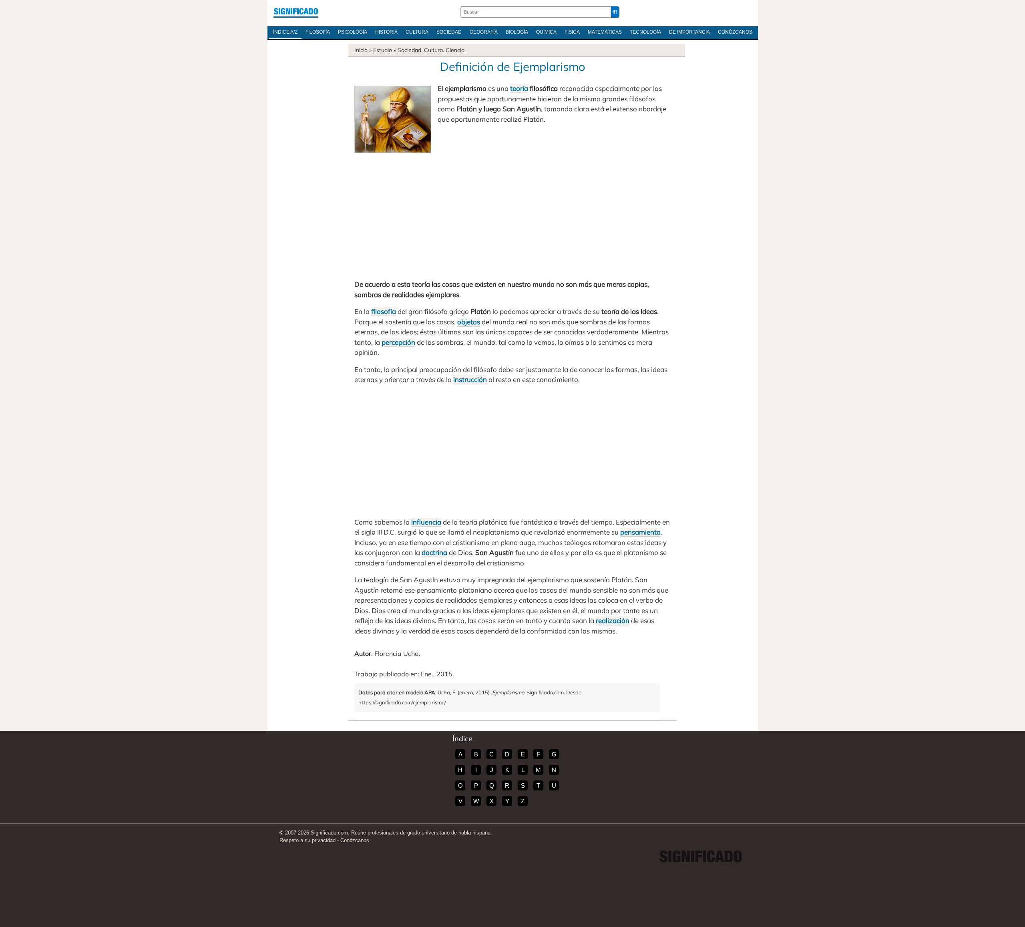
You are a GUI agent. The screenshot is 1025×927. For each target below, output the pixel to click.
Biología (517, 32)
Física (572, 32)
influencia (426, 522)
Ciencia (455, 50)
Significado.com (295, 12)
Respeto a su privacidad (307, 840)
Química (546, 32)
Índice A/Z (285, 32)
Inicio (361, 50)
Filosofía (317, 32)
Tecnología (645, 32)
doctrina (434, 552)
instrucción (470, 379)
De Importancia (689, 32)
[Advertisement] (512, 213)
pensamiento (640, 532)
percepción (398, 342)
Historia (386, 32)
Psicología (352, 32)
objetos (468, 322)
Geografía (484, 32)
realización (612, 620)
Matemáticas (605, 32)
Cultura (417, 32)
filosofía (383, 311)
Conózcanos (735, 32)
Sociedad (449, 32)
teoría (519, 88)
